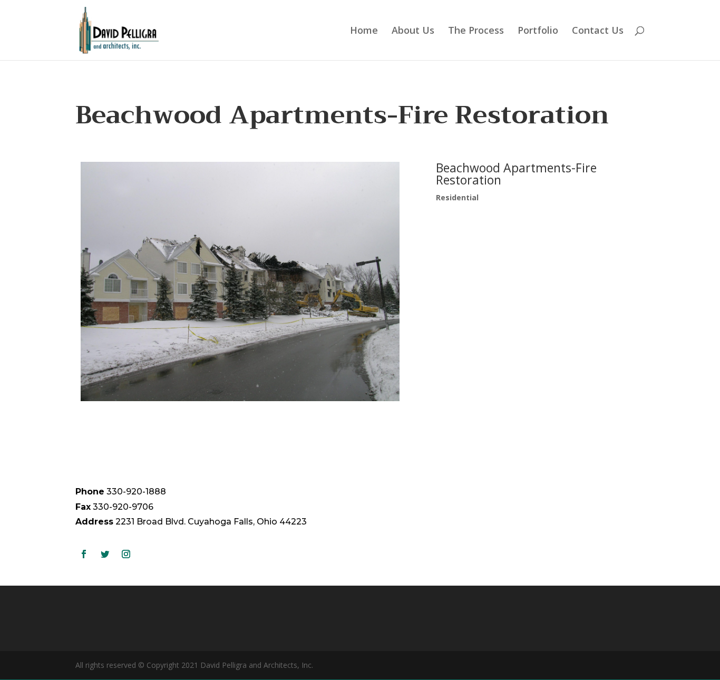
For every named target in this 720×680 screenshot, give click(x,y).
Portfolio (538, 31)
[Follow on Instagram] (126, 554)
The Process (476, 31)
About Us (413, 31)
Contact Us (598, 31)
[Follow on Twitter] (104, 554)
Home (364, 31)
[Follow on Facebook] (83, 554)
